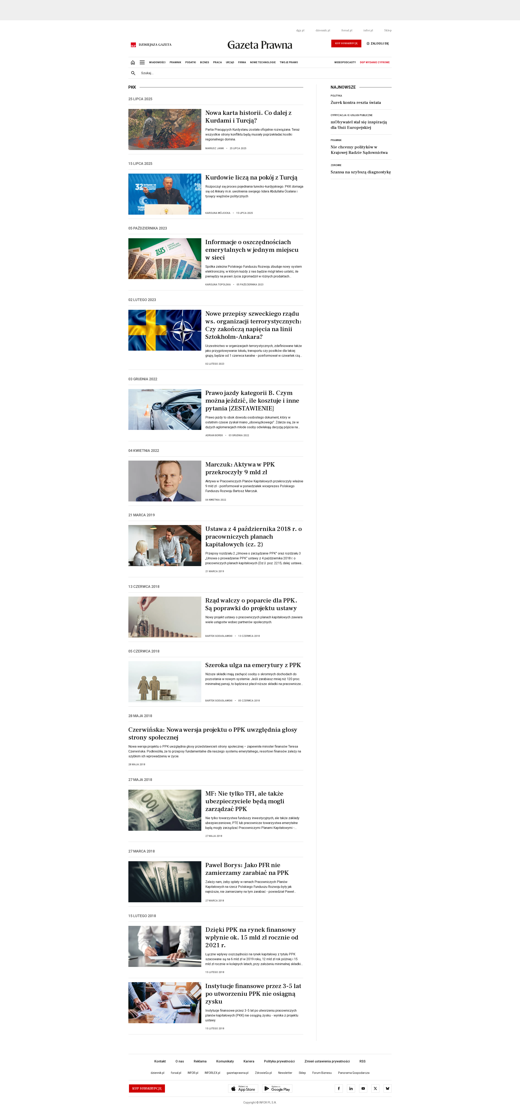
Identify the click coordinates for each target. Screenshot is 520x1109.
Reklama (200, 1061)
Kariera (249, 1061)
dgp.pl (300, 30)
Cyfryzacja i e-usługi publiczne (352, 115)
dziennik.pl (323, 30)
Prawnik (336, 140)
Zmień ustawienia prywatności (327, 1061)
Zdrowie (336, 165)
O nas (180, 1061)
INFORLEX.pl (212, 1072)
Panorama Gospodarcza (353, 1072)
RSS (363, 1061)
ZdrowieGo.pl (263, 1072)
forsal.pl (346, 30)
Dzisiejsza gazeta (155, 45)
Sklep (388, 30)
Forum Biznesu (322, 1072)
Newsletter (285, 1072)
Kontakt (160, 1061)
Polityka (336, 95)
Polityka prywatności (279, 1061)
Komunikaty (225, 1061)
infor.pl (368, 30)
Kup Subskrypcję (346, 43)
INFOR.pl (193, 1072)
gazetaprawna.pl (237, 1072)
